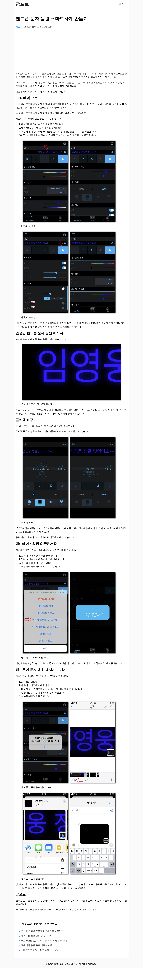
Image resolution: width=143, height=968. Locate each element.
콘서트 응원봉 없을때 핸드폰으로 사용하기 (42, 931)
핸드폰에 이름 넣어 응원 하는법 (36, 936)
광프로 (22, 4)
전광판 (19, 27)
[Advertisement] (71, 50)
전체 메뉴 (121, 4)
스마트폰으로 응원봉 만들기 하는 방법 (40, 950)
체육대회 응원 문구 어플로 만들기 (38, 945)
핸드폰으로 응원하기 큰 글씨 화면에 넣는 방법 (44, 940)
